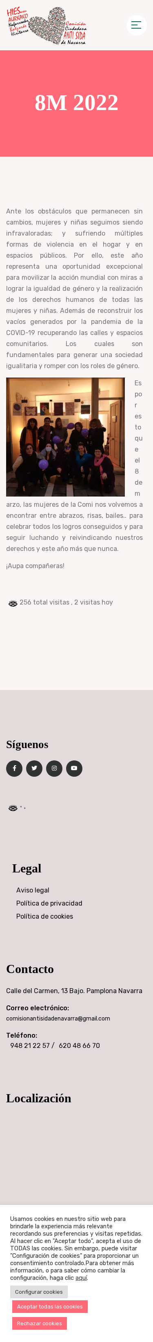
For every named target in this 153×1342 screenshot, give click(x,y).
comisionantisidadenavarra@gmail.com (58, 1018)
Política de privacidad (49, 903)
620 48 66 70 (79, 1046)
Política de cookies (44, 916)
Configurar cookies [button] (39, 1292)
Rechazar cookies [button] (39, 1323)
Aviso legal (32, 890)
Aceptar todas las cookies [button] (50, 1307)
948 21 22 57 (30, 1046)
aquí (81, 1277)
